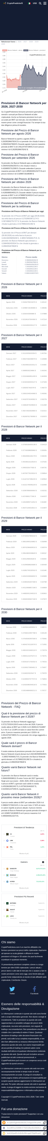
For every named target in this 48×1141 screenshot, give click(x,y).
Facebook (34, 994)
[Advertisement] (24, 21)
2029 (36, 42)
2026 (19, 42)
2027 (25, 42)
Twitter (12, 994)
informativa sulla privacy (34, 1090)
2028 (31, 42)
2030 (3, 44)
